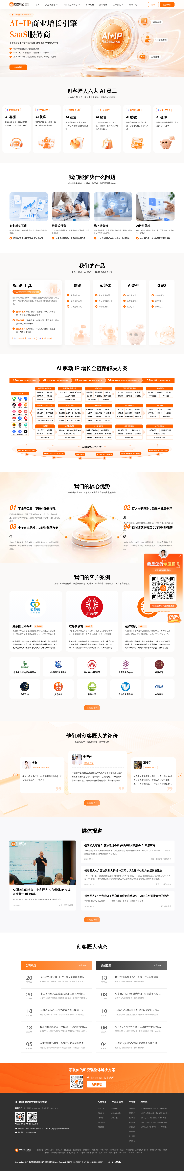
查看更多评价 (92, 802)
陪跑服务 (101, 1113)
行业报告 (132, 1131)
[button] (3, 38)
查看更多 (82, 965)
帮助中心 (133, 4)
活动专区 (103, 4)
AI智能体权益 (116, 1113)
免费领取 (97, 1084)
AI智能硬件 (101, 1122)
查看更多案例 (92, 707)
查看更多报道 (92, 919)
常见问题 (132, 1122)
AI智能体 (101, 1118)
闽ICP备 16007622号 (74, 1162)
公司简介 (132, 1108)
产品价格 (114, 1118)
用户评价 (132, 1118)
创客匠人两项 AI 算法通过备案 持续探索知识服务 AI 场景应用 (162, 1113)
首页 (38, 4)
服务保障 (132, 1136)
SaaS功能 (114, 1108)
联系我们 (132, 1113)
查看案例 (11, 62)
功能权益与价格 (70, 4)
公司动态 (132, 1127)
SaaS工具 (101, 1108)
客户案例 (90, 4)
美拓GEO (101, 1127)
